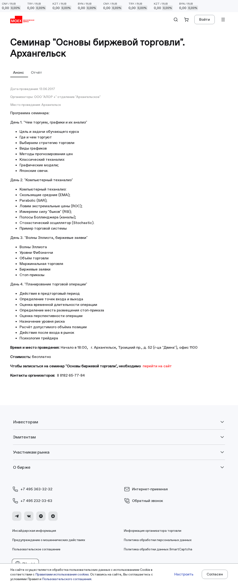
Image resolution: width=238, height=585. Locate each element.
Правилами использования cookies (62, 574)
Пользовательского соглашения (66, 579)
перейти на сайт (157, 366)
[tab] (19, 72)
